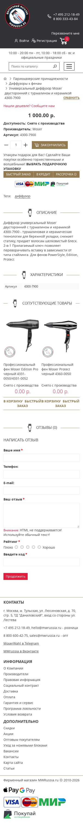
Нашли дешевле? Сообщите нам (29, 106)
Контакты (11, 757)
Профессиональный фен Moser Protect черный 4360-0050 (57, 369)
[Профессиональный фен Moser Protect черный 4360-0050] (61, 335)
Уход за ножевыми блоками (25, 745)
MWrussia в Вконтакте (21, 651)
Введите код (14, 554)
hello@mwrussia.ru (46, 627)
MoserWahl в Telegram (21, 643)
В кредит (43, 174)
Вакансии (11, 751)
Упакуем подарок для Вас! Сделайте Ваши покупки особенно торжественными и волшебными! (36, 162)
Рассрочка (65, 174)
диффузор (22, 196)
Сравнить (71, 98)
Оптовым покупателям (21, 739)
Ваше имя (11, 450)
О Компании (13, 668)
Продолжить (15, 576)
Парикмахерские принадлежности (40, 78)
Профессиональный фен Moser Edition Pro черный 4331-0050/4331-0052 (20, 371)
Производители (15, 674)
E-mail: (8, 483)
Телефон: (10, 466)
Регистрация (47, 40)
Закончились (53, 145)
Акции (8, 734)
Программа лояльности (22, 708)
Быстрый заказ (18, 174)
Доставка (10, 691)
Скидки (9, 728)
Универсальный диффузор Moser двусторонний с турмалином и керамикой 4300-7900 (38, 93)
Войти (24, 40)
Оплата (9, 697)
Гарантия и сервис (18, 703)
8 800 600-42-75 (15, 635)
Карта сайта (13, 762)
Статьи (9, 768)
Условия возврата (17, 714)
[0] (64, 43)
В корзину (13, 401)
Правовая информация (21, 680)
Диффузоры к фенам (25, 83)
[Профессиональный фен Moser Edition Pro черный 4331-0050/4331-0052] (22, 335)
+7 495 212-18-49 (66, 14)
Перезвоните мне (65, 33)
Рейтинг (10, 541)
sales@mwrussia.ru (45, 635)
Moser (37, 129)
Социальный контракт (21, 685)
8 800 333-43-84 (65, 19)
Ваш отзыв (12, 499)
